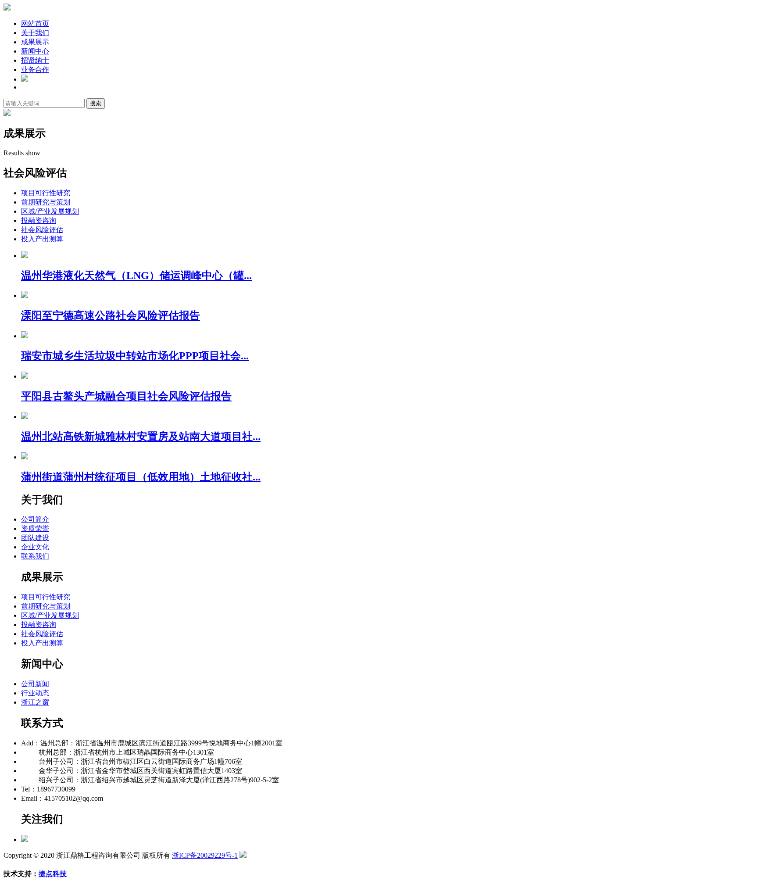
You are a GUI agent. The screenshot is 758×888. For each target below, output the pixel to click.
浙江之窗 (35, 702)
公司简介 (35, 519)
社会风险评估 (42, 229)
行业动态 (35, 693)
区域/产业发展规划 (50, 211)
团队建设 (35, 537)
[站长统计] (243, 855)
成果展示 (35, 42)
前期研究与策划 (45, 202)
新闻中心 (35, 51)
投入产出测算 (42, 239)
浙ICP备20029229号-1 (205, 855)
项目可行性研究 (45, 193)
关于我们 (35, 32)
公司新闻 (35, 683)
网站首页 (35, 23)
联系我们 (35, 556)
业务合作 (35, 69)
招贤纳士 (35, 60)
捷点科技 (53, 873)
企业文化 (35, 547)
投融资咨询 (38, 220)
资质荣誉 (35, 528)
